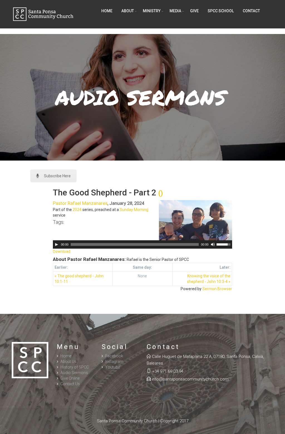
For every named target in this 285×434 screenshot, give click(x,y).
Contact (251, 11)
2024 (77, 209)
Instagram (114, 361)
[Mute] (213, 244)
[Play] (56, 244)
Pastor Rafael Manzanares (80, 203)
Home (106, 11)
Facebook (114, 356)
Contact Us (70, 384)
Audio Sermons (74, 372)
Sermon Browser (217, 289)
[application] (142, 244)
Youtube (112, 367)
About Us (68, 361)
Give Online (70, 378)
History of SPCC (74, 367)
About (127, 11)
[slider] (224, 244)
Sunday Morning (134, 209)
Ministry (152, 11)
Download (61, 251)
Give (194, 11)
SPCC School (221, 11)
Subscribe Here (57, 176)
